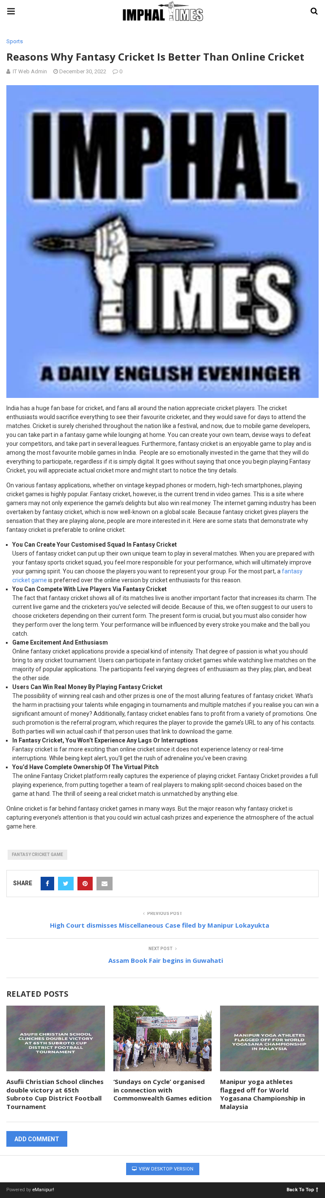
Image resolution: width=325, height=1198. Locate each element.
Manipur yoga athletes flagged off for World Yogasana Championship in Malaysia (262, 1094)
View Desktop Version (165, 1169)
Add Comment (36, 1139)
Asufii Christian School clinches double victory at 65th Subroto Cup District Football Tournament (55, 1094)
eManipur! (43, 1189)
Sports (14, 41)
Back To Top (300, 1189)
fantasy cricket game (37, 854)
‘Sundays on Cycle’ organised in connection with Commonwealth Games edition (162, 1089)
